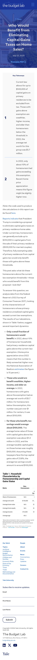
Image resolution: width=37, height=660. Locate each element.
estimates (19, 369)
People (22, 543)
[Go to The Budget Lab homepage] (13, 5)
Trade (5, 570)
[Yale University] (18, 653)
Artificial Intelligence (7, 550)
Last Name (6, 610)
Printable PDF (17, 62)
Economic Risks (8, 561)
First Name (7, 601)
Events (22, 551)
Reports (6, 218)
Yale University (8, 580)
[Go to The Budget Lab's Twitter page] (9, 645)
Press (22, 559)
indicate (14, 218)
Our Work (6, 543)
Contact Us (24, 569)
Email (5, 592)
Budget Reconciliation (8, 554)
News (22, 554)
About (22, 547)
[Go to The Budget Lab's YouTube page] (15, 645)
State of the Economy (7, 564)
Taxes (19, 19)
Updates (23, 561)
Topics (5, 547)
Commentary (25, 557)
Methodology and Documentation (9, 573)
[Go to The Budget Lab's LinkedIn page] (4, 645)
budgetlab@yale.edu (9, 640)
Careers (23, 565)
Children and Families (7, 558)
